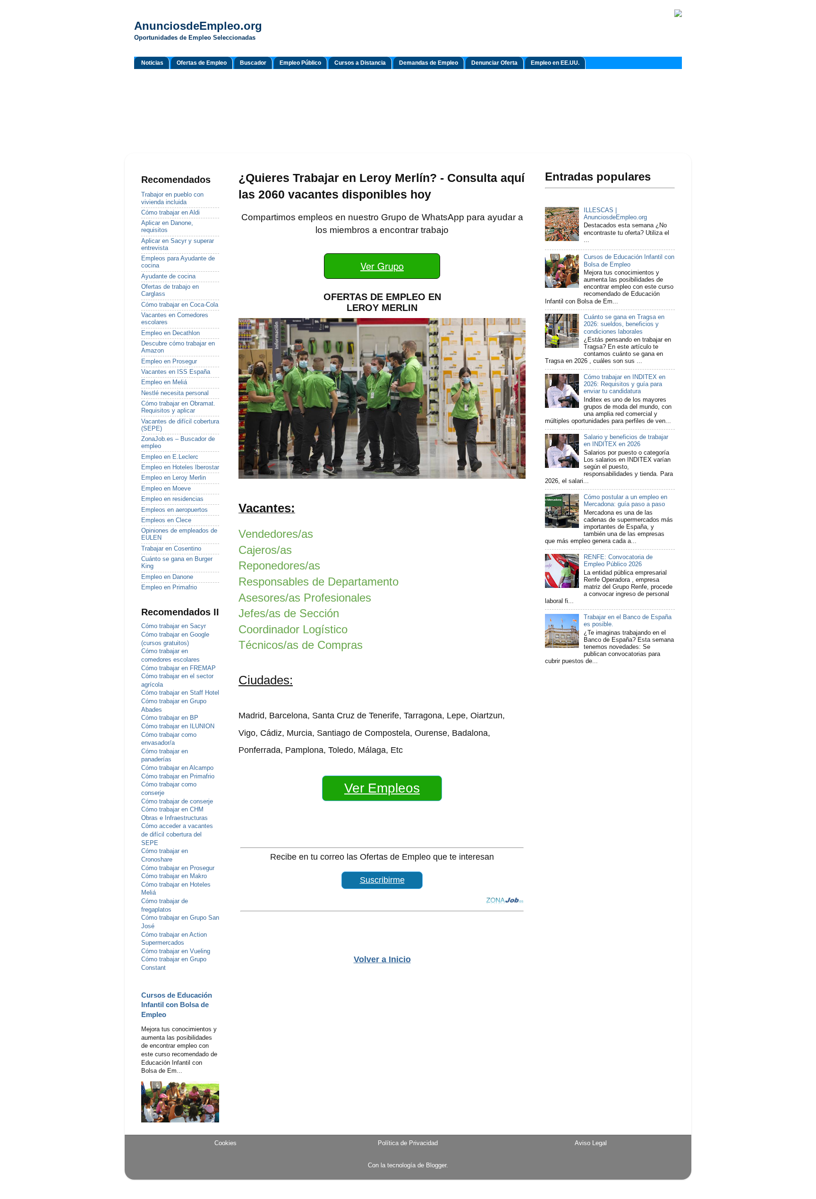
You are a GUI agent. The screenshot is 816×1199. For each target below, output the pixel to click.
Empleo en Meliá (164, 382)
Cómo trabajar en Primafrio (177, 776)
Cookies (225, 1143)
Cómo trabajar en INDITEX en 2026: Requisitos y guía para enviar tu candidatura (624, 384)
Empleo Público (300, 63)
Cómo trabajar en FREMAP (178, 668)
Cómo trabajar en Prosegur (177, 868)
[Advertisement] (408, 112)
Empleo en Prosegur (169, 361)
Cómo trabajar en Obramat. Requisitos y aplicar (178, 407)
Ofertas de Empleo (202, 63)
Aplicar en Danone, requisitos (167, 226)
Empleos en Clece (166, 520)
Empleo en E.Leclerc (169, 457)
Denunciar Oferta (494, 63)
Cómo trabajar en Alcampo (177, 768)
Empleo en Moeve (166, 488)
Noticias (152, 63)
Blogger (436, 1165)
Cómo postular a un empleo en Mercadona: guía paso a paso (625, 501)
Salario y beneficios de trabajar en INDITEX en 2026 (626, 441)
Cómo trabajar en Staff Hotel (180, 693)
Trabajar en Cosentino (171, 548)
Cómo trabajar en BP (169, 718)
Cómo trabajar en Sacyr (173, 626)
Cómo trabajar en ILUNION (177, 726)
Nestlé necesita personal (175, 393)
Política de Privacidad (408, 1143)
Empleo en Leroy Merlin (173, 477)
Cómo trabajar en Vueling (175, 951)
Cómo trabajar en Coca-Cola (179, 305)
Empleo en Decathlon (170, 333)
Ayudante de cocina (168, 276)
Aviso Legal (591, 1143)
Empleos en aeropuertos (174, 510)
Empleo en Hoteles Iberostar (180, 467)
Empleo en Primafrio (169, 587)
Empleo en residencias (172, 499)
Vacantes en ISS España (175, 372)
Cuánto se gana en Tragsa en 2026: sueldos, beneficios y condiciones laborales (624, 324)
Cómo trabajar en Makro (174, 876)
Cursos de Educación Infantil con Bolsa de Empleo (176, 1005)
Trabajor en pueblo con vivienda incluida (172, 198)
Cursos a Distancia (360, 63)
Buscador (253, 63)
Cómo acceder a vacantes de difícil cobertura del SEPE (177, 834)
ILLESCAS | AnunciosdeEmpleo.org (615, 214)
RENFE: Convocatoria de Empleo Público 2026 (618, 561)
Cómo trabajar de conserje (177, 801)
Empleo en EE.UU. (555, 63)
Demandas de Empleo (428, 63)
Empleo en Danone (167, 577)
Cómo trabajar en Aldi (170, 212)
